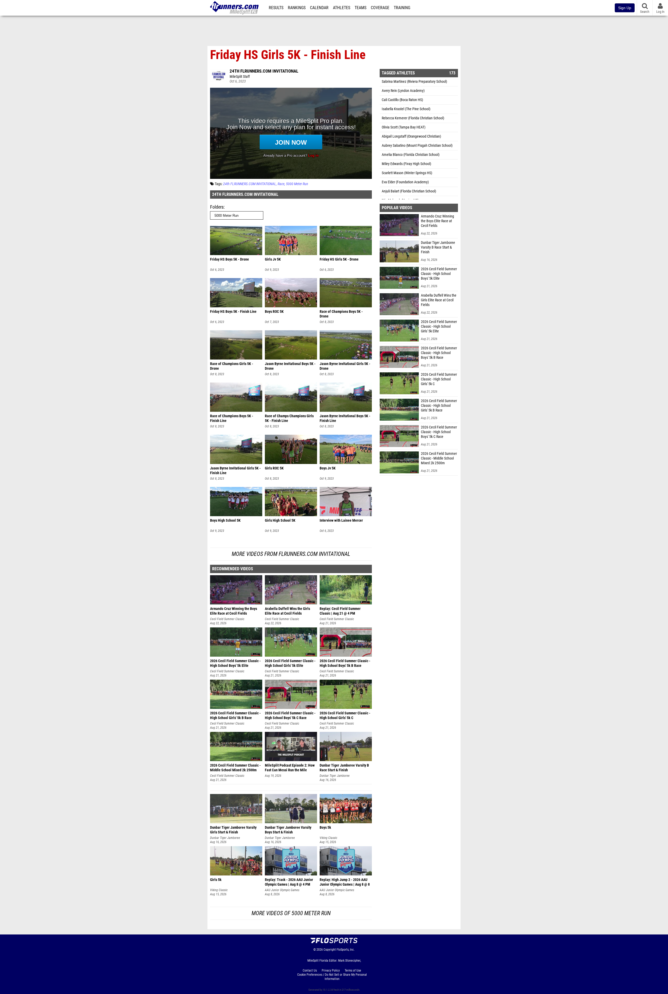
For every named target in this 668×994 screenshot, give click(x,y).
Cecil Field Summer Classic (227, 619)
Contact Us (310, 970)
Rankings (297, 7)
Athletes (341, 7)
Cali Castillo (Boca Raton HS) (402, 100)
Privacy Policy (331, 970)
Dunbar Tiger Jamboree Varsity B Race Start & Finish (438, 247)
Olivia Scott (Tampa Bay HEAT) (403, 127)
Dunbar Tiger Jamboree (335, 776)
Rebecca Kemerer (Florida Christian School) (413, 118)
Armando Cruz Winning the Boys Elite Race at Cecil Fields (437, 221)
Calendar (319, 7)
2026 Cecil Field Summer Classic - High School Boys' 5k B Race (439, 353)
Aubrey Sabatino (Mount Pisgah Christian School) (417, 145)
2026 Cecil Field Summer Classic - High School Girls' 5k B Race (439, 406)
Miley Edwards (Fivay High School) (406, 164)
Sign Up (624, 8)
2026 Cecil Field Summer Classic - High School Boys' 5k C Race (439, 432)
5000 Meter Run (297, 184)
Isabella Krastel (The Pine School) (406, 109)
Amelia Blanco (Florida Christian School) (410, 154)
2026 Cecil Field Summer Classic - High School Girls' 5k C (439, 379)
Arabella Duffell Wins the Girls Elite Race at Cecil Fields (438, 300)
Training (402, 7)
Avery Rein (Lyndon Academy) (403, 91)
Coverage (380, 7)
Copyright (330, 949)
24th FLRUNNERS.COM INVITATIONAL (264, 71)
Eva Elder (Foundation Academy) (405, 182)
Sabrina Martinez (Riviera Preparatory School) (414, 81)
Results (276, 7)
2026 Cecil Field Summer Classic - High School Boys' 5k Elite (439, 274)
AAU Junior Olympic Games (282, 890)
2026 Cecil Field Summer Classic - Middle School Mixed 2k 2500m (439, 458)
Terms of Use (353, 970)
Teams (360, 7)
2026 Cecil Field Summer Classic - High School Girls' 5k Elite (439, 326)
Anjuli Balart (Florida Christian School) (409, 191)
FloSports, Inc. (346, 949)
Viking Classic (328, 838)
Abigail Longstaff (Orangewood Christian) (411, 136)
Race (281, 184)
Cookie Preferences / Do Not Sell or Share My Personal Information (332, 977)
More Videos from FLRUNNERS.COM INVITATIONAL (291, 554)
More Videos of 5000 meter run (291, 913)
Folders (217, 207)
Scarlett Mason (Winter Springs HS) (407, 173)
